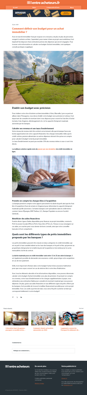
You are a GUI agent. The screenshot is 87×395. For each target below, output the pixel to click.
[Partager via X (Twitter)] (17, 297)
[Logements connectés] (71, 318)
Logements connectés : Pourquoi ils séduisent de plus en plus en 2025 (69, 329)
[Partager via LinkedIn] (21, 297)
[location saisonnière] (43, 318)
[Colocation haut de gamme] (16, 318)
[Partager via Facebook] (13, 297)
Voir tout (81, 308)
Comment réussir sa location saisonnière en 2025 (43, 329)
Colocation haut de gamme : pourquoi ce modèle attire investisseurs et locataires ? (15, 329)
